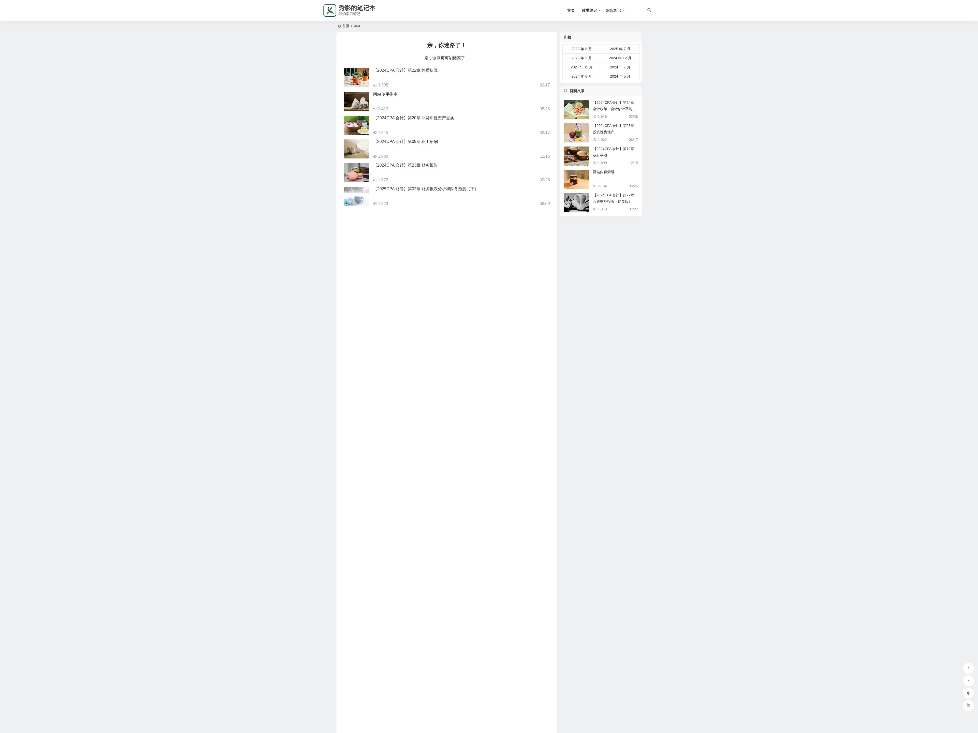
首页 (571, 10)
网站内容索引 (603, 172)
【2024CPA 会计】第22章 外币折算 (405, 70)
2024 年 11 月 (582, 67)
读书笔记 (589, 10)
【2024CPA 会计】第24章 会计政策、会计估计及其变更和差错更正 (614, 108)
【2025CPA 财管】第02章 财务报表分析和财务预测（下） (426, 189)
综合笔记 (613, 10)
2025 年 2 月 (582, 58)
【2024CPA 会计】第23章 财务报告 (405, 165)
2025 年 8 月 (582, 49)
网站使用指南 (385, 94)
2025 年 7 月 (620, 49)
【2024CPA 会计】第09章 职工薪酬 (405, 141)
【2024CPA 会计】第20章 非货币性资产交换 (413, 118)
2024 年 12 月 (620, 58)
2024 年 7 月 (620, 67)
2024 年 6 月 (582, 76)
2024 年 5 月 (620, 76)
